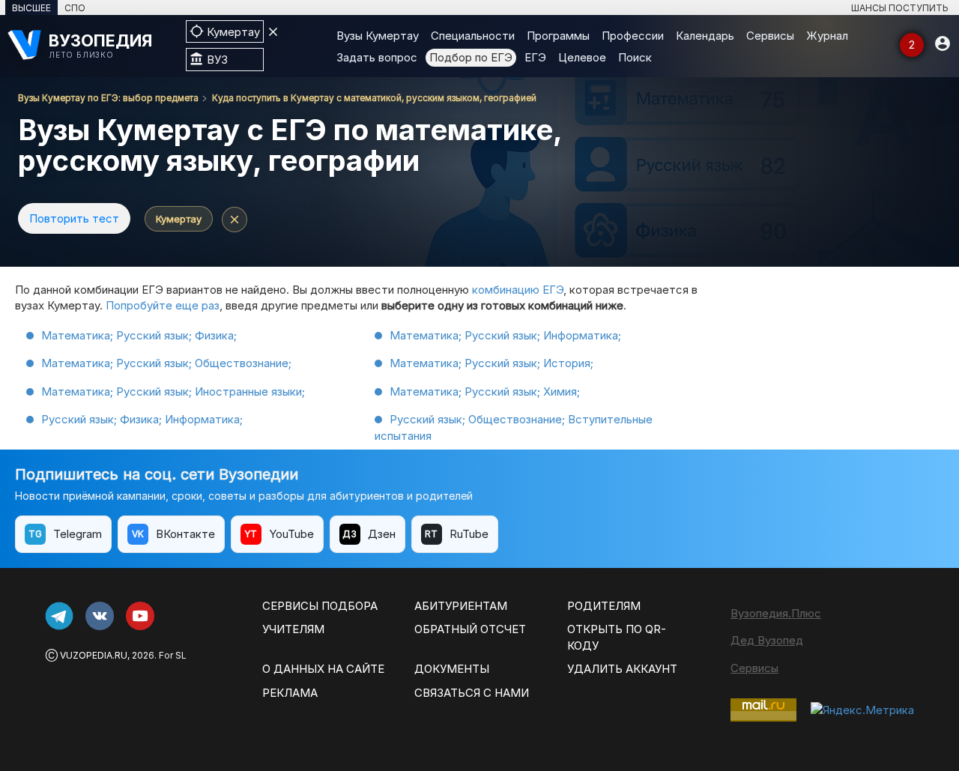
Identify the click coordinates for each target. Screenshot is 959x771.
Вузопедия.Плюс (775, 613)
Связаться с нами (471, 693)
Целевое (582, 57)
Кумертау (179, 219)
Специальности (473, 35)
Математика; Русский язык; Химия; (485, 391)
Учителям (293, 629)
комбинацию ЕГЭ (517, 289)
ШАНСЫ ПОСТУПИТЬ (900, 7)
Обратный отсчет (470, 629)
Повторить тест (74, 218)
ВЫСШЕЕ (31, 7)
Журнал (827, 35)
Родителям (604, 606)
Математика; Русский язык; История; (491, 363)
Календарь (705, 35)
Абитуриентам (460, 606)
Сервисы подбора (320, 606)
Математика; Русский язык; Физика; (139, 335)
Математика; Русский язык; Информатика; (505, 335)
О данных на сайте (323, 669)
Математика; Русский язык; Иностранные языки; (173, 391)
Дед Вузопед (766, 640)
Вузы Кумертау (377, 35)
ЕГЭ (535, 57)
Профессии (633, 35)
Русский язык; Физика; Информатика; (142, 419)
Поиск (635, 57)
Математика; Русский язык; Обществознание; (166, 363)
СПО (74, 7)
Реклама (290, 693)
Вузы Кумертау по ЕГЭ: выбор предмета (108, 97)
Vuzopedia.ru (93, 655)
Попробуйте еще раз (163, 305)
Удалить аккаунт (622, 669)
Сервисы (770, 35)
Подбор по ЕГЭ (470, 57)
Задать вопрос (376, 57)
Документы (451, 669)
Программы (558, 35)
